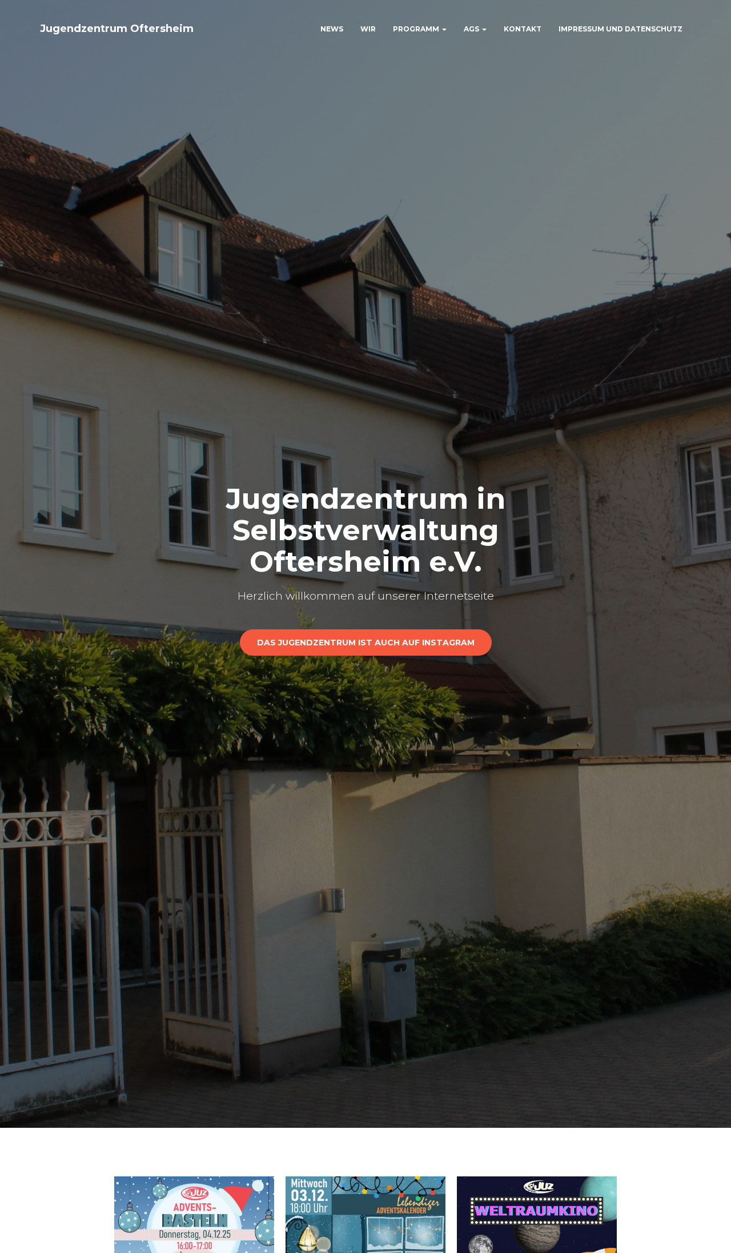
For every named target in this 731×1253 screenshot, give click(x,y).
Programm (417, 29)
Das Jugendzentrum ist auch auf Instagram (366, 642)
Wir (368, 29)
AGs (472, 29)
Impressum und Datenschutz (620, 29)
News (331, 29)
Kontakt (522, 29)
